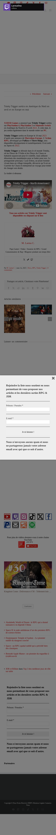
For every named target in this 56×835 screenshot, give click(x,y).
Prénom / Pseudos (14, 405)
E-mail (9, 418)
